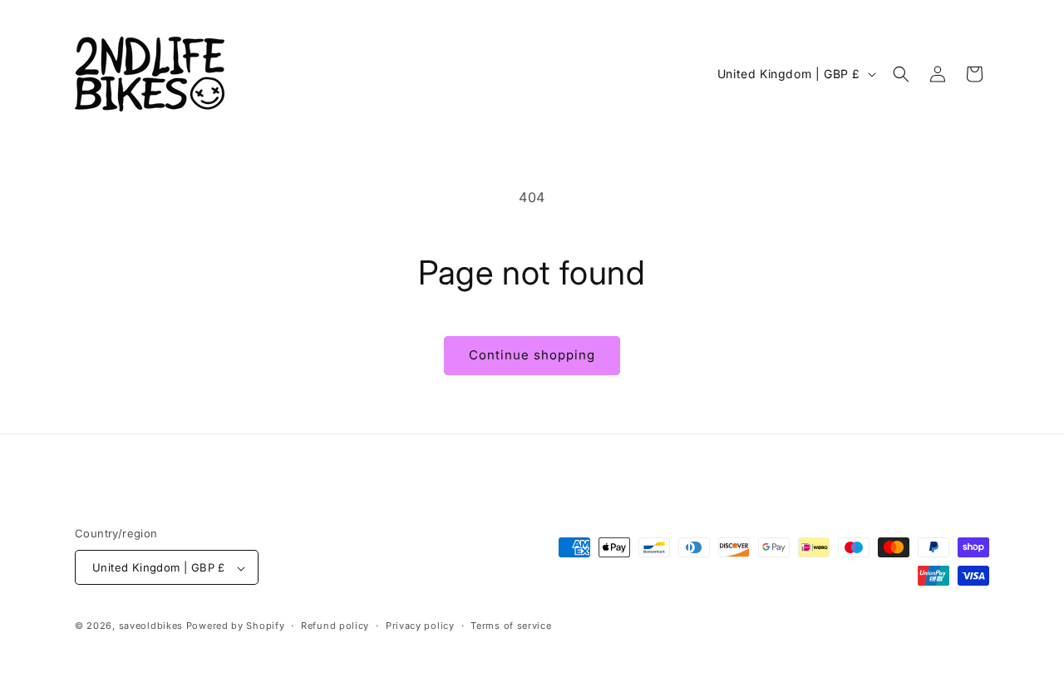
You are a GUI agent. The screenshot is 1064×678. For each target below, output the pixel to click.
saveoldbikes (151, 626)
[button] (901, 74)
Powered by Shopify (235, 626)
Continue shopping (532, 355)
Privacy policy (420, 625)
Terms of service (510, 625)
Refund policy (335, 625)
